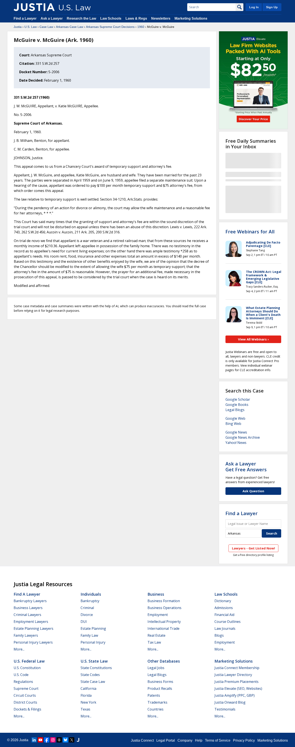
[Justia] (34, 7)
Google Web (235, 418)
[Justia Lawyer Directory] (78, 739)
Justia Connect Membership (236, 667)
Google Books (236, 404)
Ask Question (253, 491)
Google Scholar (237, 399)
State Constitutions (96, 667)
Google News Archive (242, 437)
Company (185, 740)
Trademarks (157, 702)
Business (156, 594)
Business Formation (164, 600)
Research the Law (81, 18)
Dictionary (222, 600)
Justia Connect (142, 740)
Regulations (23, 681)
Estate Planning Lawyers (33, 628)
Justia (18, 26)
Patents (154, 695)
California (88, 688)
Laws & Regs (136, 18)
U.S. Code (21, 674)
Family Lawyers (26, 635)
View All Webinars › (253, 339)
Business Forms (160, 681)
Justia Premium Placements (236, 681)
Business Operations (164, 607)
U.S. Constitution (27, 667)
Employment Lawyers (31, 621)
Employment (158, 614)
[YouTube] (40, 739)
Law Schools (110, 18)
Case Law (46, 26)
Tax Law (154, 642)
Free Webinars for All (249, 231)
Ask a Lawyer (52, 18)
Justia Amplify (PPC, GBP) (234, 695)
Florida (86, 695)
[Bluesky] (65, 739)
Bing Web (233, 423)
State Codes (90, 674)
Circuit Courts (25, 695)
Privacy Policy (244, 740)
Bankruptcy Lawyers (30, 600)
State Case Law (93, 681)
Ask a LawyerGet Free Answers (246, 466)
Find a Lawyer (25, 18)
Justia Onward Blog (230, 702)
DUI (84, 621)
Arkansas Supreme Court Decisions (110, 26)
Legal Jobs (156, 667)
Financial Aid (224, 614)
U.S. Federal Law (29, 661)
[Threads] (59, 739)
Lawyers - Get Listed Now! (253, 548)
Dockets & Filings (27, 709)
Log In (254, 7)
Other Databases (164, 661)
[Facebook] (46, 739)
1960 (140, 26)
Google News (236, 432)
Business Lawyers (28, 607)
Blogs (219, 635)
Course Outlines (227, 621)
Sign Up (272, 7)
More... (19, 649)
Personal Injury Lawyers (33, 642)
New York (88, 702)
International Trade (163, 628)
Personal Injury (93, 642)
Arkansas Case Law (69, 26)
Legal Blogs (234, 409)
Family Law (89, 635)
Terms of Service (217, 740)
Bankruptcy (90, 600)
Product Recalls (160, 688)
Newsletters (160, 18)
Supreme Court (26, 688)
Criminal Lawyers (27, 614)
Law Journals (224, 628)
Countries (155, 709)
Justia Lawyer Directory (233, 674)
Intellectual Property (164, 621)
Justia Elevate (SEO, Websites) (238, 688)
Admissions (223, 607)
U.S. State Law (94, 661)
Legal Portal (165, 740)
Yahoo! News (235, 442)
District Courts (25, 702)
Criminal (87, 607)
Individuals (91, 594)
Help (198, 740)
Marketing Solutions (190, 18)
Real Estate (156, 635)
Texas (85, 709)
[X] (71, 739)
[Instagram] (53, 739)
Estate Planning (93, 628)
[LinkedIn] (34, 739)
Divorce (87, 614)
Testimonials (224, 709)
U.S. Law (30, 26)
